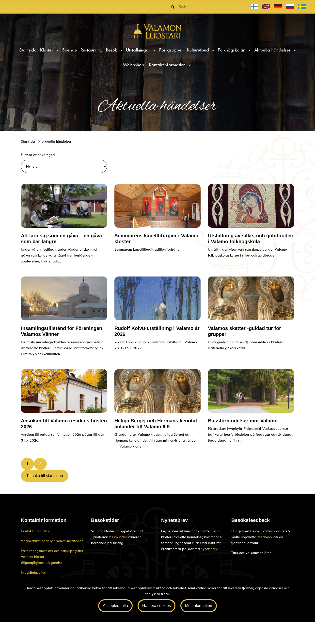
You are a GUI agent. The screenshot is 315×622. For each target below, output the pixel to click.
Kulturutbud (198, 50)
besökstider (118, 537)
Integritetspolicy (33, 572)
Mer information (198, 606)
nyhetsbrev (209, 548)
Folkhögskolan (232, 50)
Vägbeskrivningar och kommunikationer (52, 540)
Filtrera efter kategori (38, 154)
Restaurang (91, 50)
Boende (69, 50)
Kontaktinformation (168, 65)
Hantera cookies (156, 606)
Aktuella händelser (273, 50)
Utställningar (139, 50)
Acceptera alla (115, 606)
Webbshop (133, 65)
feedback (264, 537)
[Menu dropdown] (57, 50)
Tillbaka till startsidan (44, 476)
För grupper (171, 50)
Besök (112, 50)
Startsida (28, 50)
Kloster (47, 50)
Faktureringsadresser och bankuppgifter (52, 550)
